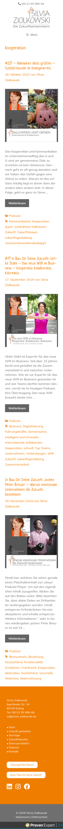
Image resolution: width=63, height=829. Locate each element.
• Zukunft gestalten (19, 731)
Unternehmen (15, 453)
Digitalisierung (33, 426)
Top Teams (42, 448)
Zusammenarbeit (17, 464)
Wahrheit (11, 678)
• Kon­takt (12, 751)
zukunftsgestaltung (18, 238)
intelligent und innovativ (21, 437)
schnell (28, 448)
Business (15, 426)
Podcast (14, 216)
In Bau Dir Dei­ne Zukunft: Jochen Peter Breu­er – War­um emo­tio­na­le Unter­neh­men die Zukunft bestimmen (31, 487)
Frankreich (29, 668)
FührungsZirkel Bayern (22, 764)
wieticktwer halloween (30, 227)
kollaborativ (34, 442)
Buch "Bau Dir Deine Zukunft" (26, 774)
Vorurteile (46, 673)
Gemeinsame (37, 432)
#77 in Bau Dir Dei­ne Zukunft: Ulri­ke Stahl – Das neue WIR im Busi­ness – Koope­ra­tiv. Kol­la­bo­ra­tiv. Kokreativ (31, 265)
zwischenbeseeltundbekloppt (25, 243)
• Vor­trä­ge (13, 735)
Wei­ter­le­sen (17, 203)
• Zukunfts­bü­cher (17, 739)
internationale (15, 442)
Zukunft (10, 232)
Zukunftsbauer (27, 232)
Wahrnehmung (30, 678)
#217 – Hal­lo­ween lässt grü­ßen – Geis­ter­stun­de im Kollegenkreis (30, 66)
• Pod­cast (13, 747)
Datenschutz (39, 817)
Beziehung (35, 657)
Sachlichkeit (29, 673)
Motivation (12, 673)
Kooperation (40, 221)
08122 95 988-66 (32, 3)
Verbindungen (36, 453)
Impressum (23, 817)
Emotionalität (33, 662)
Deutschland (14, 662)
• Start (11, 727)
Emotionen (12, 668)
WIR (51, 453)
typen (9, 227)
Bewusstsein (18, 657)
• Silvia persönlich (18, 743)
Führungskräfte (16, 432)
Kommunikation (20, 221)
